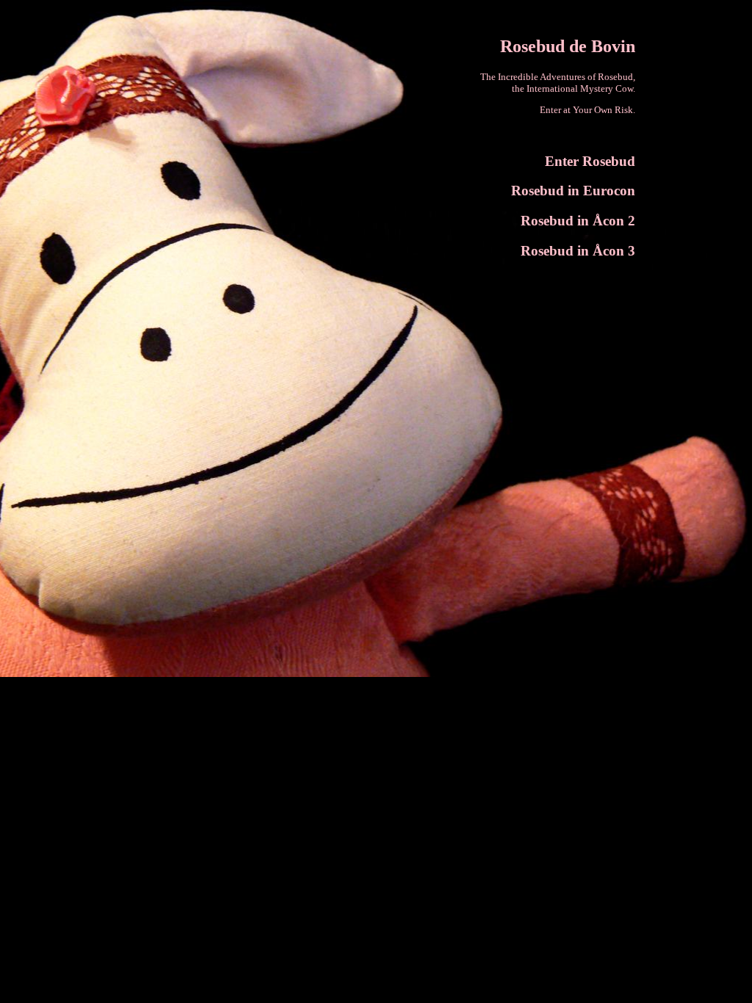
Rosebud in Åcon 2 (578, 220)
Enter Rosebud (590, 161)
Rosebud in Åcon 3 (578, 250)
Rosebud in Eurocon (573, 190)
